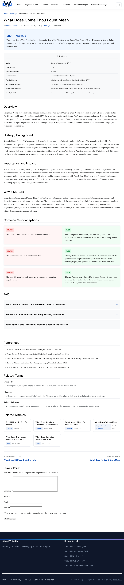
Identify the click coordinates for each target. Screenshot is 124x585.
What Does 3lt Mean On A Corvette (20, 460)
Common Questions (50, 4)
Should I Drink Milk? (73, 556)
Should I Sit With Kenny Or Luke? (79, 565)
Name (7, 496)
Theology (46, 26)
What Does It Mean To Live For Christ (75, 423)
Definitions (66, 4)
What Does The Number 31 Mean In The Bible (16, 438)
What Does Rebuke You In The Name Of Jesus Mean (46, 423)
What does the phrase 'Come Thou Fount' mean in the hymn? (35, 304)
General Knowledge (99, 4)
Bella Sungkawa (12, 26)
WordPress (117, 580)
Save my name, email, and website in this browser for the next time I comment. (36, 513)
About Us (27, 580)
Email (7, 502)
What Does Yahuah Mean (106, 422)
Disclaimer (49, 580)
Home (18, 4)
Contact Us (38, 580)
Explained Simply (81, 4)
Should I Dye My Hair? (74, 561)
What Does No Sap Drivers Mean (105, 460)
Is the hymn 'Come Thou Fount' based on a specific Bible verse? (37, 324)
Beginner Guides (31, 4)
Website (7, 507)
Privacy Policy (15, 580)
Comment (8, 490)
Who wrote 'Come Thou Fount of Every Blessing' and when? (35, 314)
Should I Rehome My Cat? (76, 551)
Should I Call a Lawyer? (75, 546)
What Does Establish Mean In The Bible (44, 438)
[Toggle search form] (119, 4)
